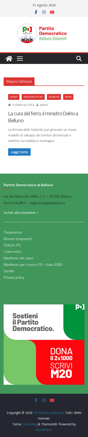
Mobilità (54, 96)
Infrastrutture (33, 96)
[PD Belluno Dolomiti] (9, 58)
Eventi (14, 96)
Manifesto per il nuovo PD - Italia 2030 (33, 264)
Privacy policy (14, 277)
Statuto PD (12, 245)
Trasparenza (13, 232)
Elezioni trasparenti (18, 238)
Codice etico (13, 251)
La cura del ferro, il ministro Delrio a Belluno (43, 116)
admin (44, 105)
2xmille (9, 271)
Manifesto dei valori (18, 258)
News (68, 96)
